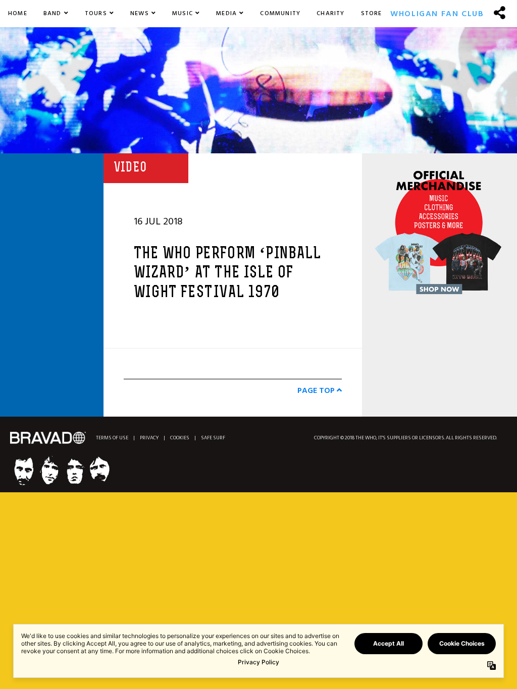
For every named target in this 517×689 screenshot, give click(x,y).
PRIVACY (149, 438)
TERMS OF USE (112, 438)
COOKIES (179, 438)
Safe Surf (213, 438)
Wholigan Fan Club (437, 13)
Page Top (317, 390)
